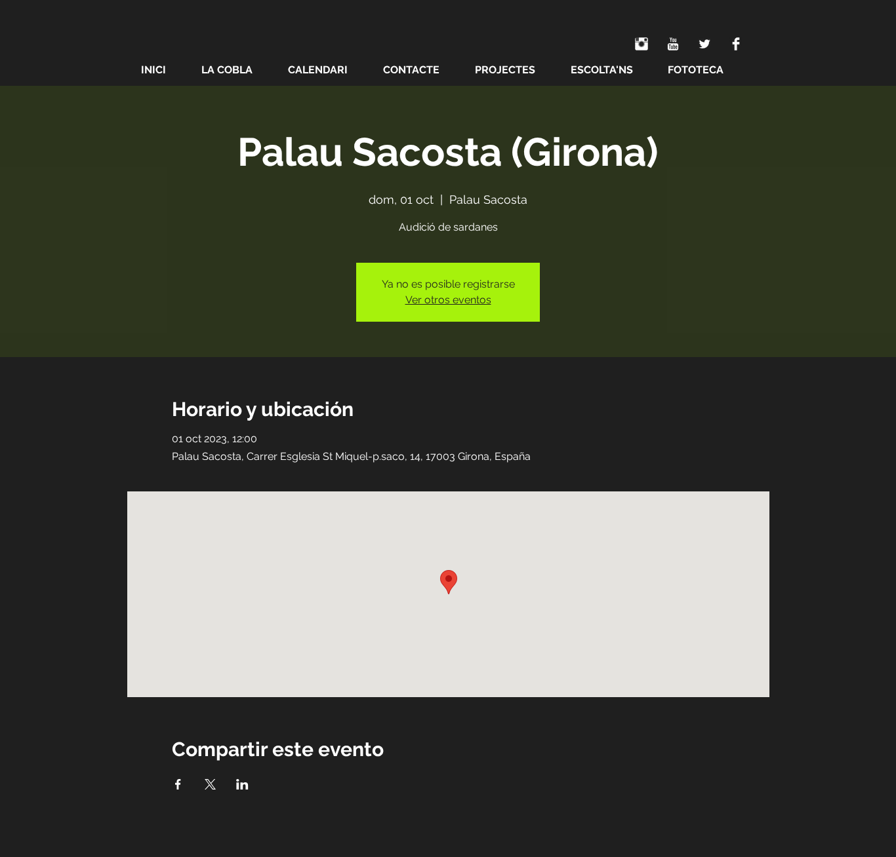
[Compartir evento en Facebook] (178, 784)
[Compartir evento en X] (210, 784)
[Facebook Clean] (736, 43)
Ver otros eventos (448, 300)
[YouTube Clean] (673, 43)
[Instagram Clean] (641, 43)
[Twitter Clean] (704, 43)
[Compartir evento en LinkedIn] (242, 784)
